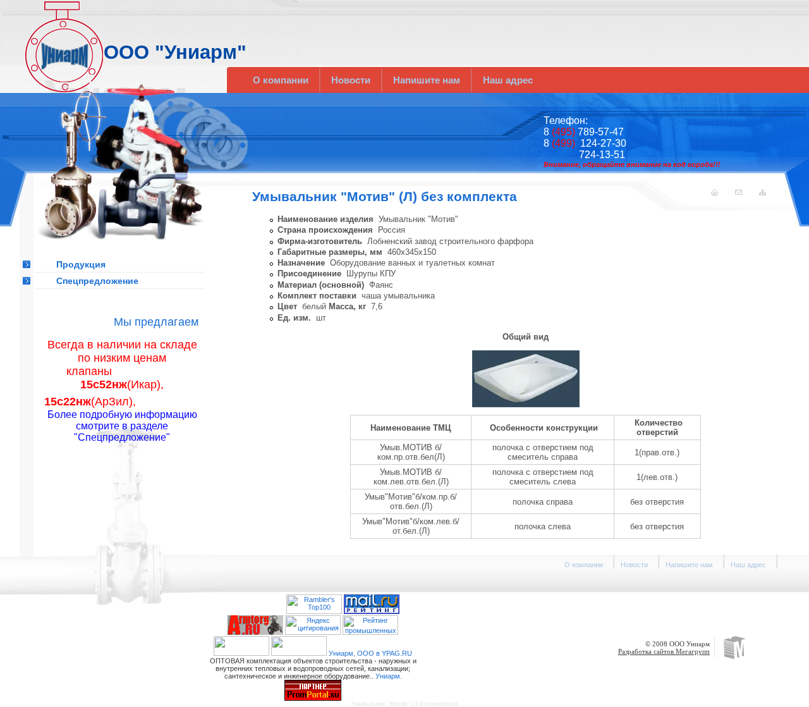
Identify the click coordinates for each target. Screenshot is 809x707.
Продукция (81, 264)
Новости (350, 80)
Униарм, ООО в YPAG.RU (370, 653)
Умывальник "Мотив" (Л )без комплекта (404, 704)
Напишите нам (426, 80)
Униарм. (388, 676)
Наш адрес (508, 80)
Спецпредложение (97, 281)
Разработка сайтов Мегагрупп (664, 651)
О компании (280, 80)
